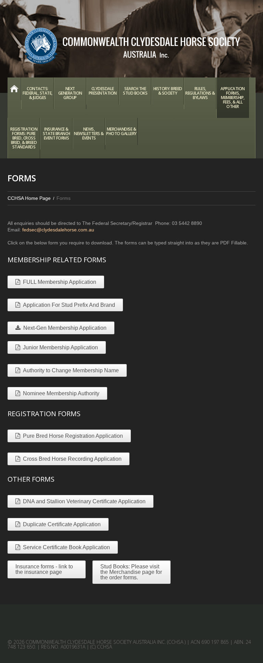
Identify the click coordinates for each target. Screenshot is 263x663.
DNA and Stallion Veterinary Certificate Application (84, 501)
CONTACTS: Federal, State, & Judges (37, 93)
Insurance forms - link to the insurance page (44, 569)
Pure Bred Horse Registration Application (73, 436)
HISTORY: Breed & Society (167, 91)
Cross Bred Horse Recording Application (72, 459)
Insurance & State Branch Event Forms (56, 133)
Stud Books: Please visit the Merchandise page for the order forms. (131, 572)
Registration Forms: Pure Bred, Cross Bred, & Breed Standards (23, 138)
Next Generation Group (70, 93)
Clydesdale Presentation (103, 91)
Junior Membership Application (60, 347)
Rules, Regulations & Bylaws (200, 93)
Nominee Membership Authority (61, 393)
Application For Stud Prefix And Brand (69, 305)
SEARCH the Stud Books (135, 91)
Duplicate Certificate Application (62, 524)
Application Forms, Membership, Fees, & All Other (233, 97)
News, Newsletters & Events (89, 133)
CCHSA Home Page (14, 88)
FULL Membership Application (59, 282)
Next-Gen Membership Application (65, 328)
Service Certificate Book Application (66, 547)
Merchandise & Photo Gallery (121, 131)
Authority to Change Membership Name (71, 370)
